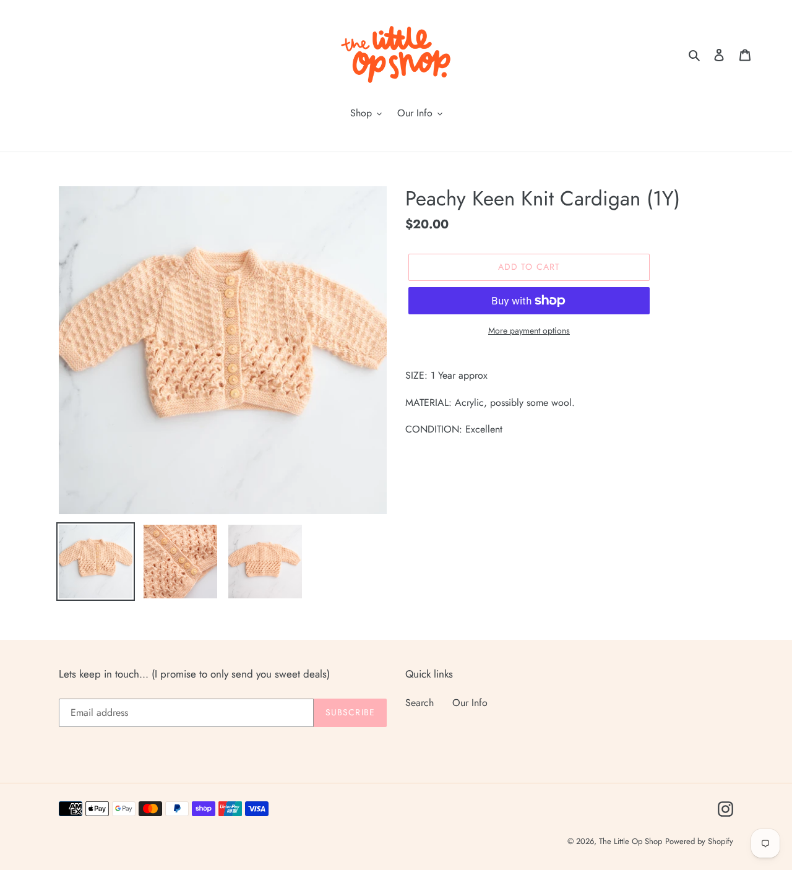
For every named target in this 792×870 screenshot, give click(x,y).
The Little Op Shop (630, 841)
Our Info (470, 703)
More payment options (529, 330)
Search (419, 703)
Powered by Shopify (699, 841)
